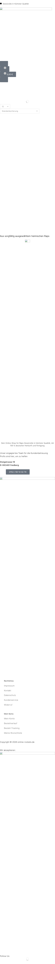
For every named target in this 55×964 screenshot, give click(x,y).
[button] (4, 63)
